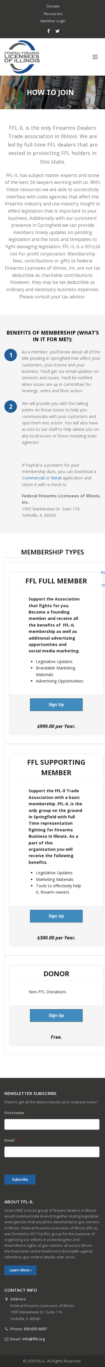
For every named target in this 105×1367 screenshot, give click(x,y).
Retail (56, 478)
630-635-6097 (35, 1328)
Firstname (15, 1112)
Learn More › (20, 1270)
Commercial (33, 478)
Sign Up (56, 704)
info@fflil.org (33, 1339)
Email (11, 1140)
